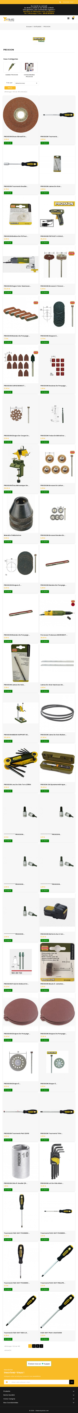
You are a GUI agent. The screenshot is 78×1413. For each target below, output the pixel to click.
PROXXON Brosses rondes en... (53, 535)
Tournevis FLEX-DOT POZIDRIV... (17, 1233)
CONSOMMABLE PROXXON (29, 76)
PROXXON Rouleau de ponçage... (54, 386)
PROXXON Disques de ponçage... (17, 1034)
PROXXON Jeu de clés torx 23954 (17, 785)
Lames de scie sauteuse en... (52, 685)
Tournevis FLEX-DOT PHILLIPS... (53, 1283)
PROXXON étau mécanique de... (16, 485)
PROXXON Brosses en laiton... (52, 485)
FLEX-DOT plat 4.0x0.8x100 (51, 1333)
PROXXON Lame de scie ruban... (54, 735)
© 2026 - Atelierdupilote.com (39, 1410)
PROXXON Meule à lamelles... (52, 984)
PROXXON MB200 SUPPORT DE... (16, 735)
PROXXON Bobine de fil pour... (16, 236)
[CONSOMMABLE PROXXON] (29, 67)
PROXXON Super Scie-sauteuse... (17, 286)
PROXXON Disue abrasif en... (15, 137)
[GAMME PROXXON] (11, 67)
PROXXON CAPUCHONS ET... (15, 386)
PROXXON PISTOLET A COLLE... (52, 236)
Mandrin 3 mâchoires (12, 535)
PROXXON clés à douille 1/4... (15, 1183)
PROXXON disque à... (12, 1084)
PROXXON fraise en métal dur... (53, 436)
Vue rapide (18, 111)
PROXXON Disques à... (49, 336)
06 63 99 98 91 (48, 13)
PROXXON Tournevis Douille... (16, 186)
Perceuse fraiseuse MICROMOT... (54, 635)
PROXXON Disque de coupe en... (17, 436)
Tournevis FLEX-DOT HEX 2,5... (16, 1333)
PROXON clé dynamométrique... (54, 785)
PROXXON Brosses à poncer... (53, 286)
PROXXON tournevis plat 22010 (16, 1133)
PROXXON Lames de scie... (51, 186)
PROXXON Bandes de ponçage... (17, 336)
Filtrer (10, 88)
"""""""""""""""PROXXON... (14, 834)
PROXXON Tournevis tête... (52, 1133)
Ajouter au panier (23, 117)
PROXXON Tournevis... (49, 137)
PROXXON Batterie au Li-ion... (53, 934)
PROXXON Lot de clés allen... (52, 1183)
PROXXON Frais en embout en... (16, 984)
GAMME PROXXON (11, 75)
